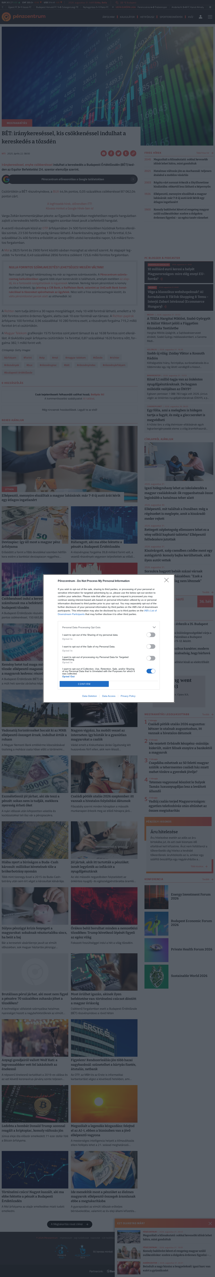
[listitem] (108, 627)
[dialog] (108, 638)
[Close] (167, 581)
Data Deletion (89, 696)
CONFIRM (84, 684)
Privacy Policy (128, 696)
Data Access (108, 696)
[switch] (151, 634)
